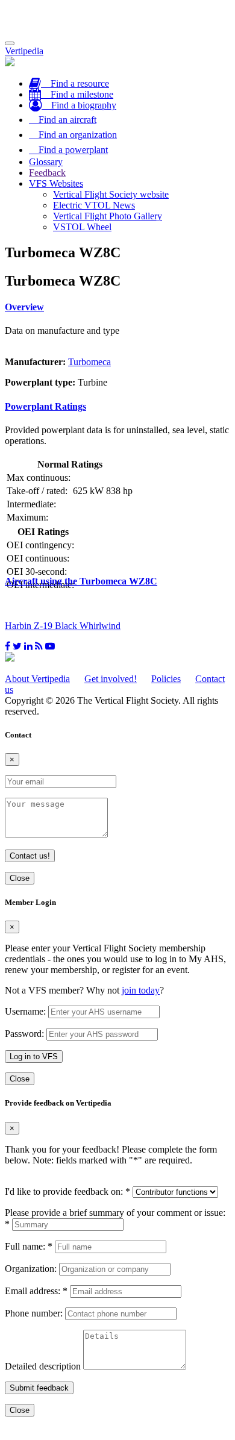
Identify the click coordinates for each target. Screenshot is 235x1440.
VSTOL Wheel (82, 227)
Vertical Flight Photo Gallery (107, 216)
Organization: (31, 1268)
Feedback (47, 172)
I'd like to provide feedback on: (67, 1191)
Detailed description (43, 1366)
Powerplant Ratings (45, 406)
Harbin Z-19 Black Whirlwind (63, 626)
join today (141, 990)
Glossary (46, 162)
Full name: (28, 1246)
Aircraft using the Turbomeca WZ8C (81, 581)
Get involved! (110, 679)
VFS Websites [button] (56, 183)
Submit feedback (39, 1387)
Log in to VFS (34, 1056)
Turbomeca (89, 362)
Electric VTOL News (94, 205)
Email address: (36, 1291)
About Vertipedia (37, 679)
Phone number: (34, 1313)
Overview (24, 307)
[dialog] (117, 991)
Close (20, 878)
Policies (166, 679)
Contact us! (30, 855)
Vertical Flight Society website (111, 194)
